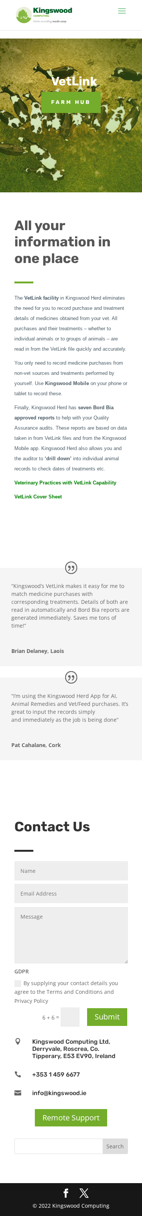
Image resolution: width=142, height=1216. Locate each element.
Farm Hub (71, 102)
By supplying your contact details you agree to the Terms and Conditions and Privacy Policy (66, 992)
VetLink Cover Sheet (38, 497)
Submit (107, 1017)
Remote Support (71, 1117)
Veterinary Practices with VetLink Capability (65, 483)
